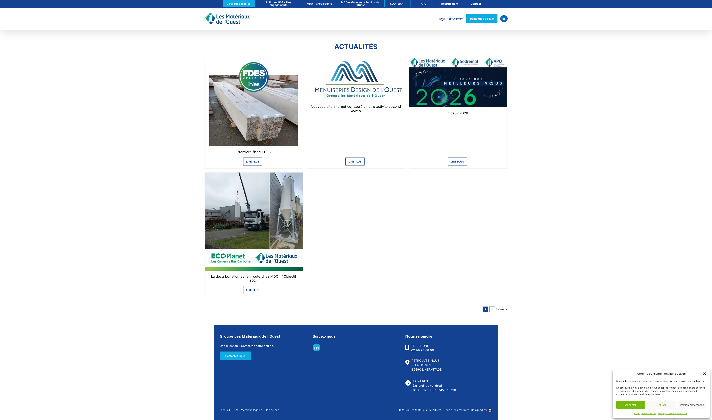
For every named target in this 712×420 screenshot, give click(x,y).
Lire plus (252, 161)
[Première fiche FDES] (254, 102)
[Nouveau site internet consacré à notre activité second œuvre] (356, 79)
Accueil (225, 409)
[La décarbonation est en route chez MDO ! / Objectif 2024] (254, 222)
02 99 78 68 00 (422, 350)
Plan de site (272, 409)
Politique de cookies (645, 413)
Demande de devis (482, 18)
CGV (235, 409)
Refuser (661, 404)
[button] (704, 374)
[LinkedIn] (316, 347)
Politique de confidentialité (672, 413)
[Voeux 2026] (458, 82)
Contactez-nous (235, 355)
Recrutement (455, 18)
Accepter (630, 404)
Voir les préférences (692, 404)
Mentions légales (251, 409)
